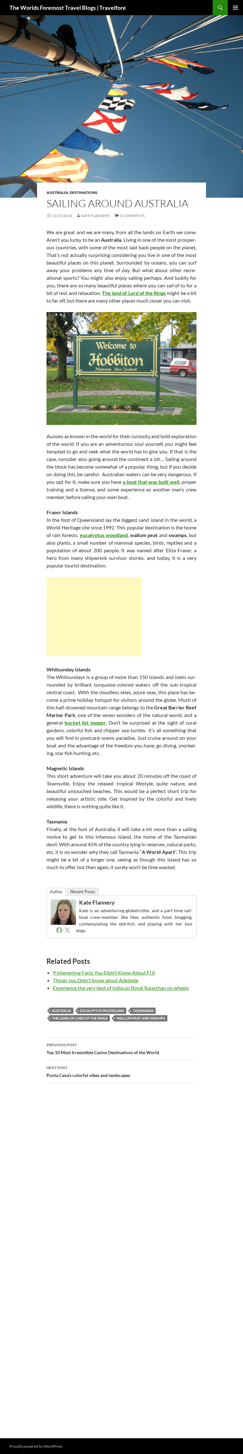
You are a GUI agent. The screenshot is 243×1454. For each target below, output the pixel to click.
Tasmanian (143, 1011)
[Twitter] (67, 930)
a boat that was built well (151, 482)
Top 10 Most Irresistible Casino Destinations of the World (103, 1048)
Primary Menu (235, 7)
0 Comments (132, 215)
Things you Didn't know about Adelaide (95, 980)
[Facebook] (59, 930)
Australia (57, 192)
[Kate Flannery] (63, 911)
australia (61, 1011)
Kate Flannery (95, 215)
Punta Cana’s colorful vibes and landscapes (88, 1071)
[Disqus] (121, 1178)
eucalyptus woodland (102, 1011)
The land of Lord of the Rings (80, 1018)
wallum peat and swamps (140, 1018)
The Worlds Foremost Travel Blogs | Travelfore (67, 7)
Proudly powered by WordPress (35, 1446)
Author (56, 891)
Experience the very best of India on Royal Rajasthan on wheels (121, 988)
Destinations (83, 192)
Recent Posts (82, 891)
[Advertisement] (94, 616)
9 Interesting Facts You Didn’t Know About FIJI (104, 973)
